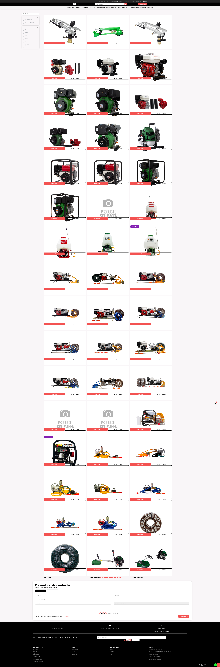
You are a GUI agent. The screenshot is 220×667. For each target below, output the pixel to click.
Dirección (58, 627)
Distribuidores (36, 654)
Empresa (52, 591)
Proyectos (35, 649)
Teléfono (161, 627)
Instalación (74, 651)
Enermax (112, 653)
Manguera (47, 577)
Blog (133, 1)
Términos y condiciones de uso (155, 649)
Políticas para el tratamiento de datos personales (159, 651)
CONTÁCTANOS (138, 1)
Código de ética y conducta (154, 659)
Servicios (74, 647)
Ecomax (112, 651)
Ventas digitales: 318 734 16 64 (103, 1)
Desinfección (74, 654)
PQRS (149, 658)
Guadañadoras (85, 7)
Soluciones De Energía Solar (147, 7)
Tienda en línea (143, 4)
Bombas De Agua (70, 7)
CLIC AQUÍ (67, 616)
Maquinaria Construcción (111, 7)
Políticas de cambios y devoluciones (156, 653)
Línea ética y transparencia (154, 656)
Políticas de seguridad (153, 654)
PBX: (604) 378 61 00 (127, 1)
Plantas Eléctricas (125, 7)
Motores (119, 7)
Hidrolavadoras (92, 7)
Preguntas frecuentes (38, 661)
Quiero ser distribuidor (38, 659)
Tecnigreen (112, 654)
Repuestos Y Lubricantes (136, 7)
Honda (111, 649)
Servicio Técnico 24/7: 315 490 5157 (116, 1)
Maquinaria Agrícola (101, 7)
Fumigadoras (77, 7)
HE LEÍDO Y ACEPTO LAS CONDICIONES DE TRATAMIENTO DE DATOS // (52, 616)
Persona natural (41, 591)
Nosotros (35, 651)
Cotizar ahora (54, 43)
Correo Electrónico (110, 627)
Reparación (74, 653)
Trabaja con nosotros (38, 658)
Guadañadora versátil (94, 577)
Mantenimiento (75, 649)
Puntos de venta (36, 656)
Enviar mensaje (184, 616)
